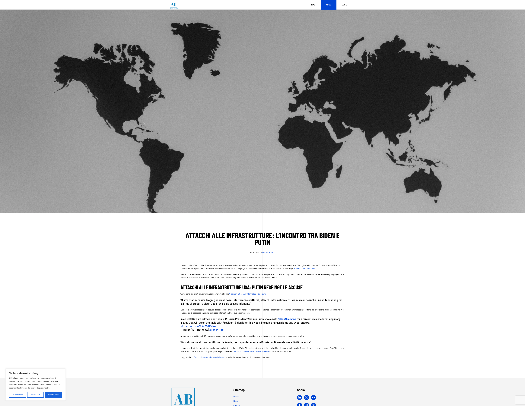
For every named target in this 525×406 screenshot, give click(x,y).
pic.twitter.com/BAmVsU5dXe (198, 326)
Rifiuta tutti (35, 394)
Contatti (346, 4)
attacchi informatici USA (304, 268)
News (328, 4)
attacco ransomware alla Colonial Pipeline (250, 351)
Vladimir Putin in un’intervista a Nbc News (247, 294)
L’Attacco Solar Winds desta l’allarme (208, 357)
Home (313, 4)
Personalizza (17, 394)
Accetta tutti (53, 394)
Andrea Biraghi (268, 252)
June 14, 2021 (217, 330)
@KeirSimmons (287, 319)
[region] (35, 385)
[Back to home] (174, 5)
